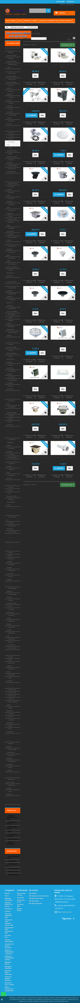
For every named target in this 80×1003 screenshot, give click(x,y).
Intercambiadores (11, 412)
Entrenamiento (12, 457)
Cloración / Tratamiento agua (49, 20)
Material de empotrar (11, 628)
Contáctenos (70, 1)
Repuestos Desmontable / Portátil (11, 502)
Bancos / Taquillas (10, 578)
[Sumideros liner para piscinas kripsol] (35, 135)
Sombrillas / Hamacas (11, 477)
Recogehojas (12, 314)
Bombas (13, 20)
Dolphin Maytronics (10, 709)
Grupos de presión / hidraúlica (10, 737)
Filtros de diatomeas (10, 92)
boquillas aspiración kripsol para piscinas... (63, 264)
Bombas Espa (12, 690)
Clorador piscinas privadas (12, 346)
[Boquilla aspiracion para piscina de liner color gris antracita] (35, 293)
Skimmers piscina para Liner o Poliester (62, 66)
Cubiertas (11, 234)
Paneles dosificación (10, 366)
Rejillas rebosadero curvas (12, 155)
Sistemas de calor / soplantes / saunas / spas (12, 395)
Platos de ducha (10, 224)
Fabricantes (11, 810)
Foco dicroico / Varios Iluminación (12, 265)
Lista (74, 39)
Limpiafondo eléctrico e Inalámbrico (11, 302)
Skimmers (11, 133)
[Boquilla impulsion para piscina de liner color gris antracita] (35, 253)
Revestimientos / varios (12, 239)
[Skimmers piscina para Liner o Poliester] (63, 55)
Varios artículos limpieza (12, 334)
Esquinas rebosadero (10, 161)
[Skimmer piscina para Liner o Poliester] (35, 55)
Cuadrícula (69, 39)
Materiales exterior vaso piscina (11, 177)
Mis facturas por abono (36, 898)
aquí (67, 1001)
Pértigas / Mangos (10, 322)
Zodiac (10, 726)
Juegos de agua (10, 471)
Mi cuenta (33, 890)
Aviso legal (11, 861)
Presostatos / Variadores (11, 763)
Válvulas (10, 523)
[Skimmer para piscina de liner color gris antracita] (63, 95)
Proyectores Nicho (11, 253)
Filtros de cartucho (10, 87)
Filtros (19, 20)
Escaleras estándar (10, 188)
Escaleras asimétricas (10, 200)
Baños (10, 555)
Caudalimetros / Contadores (12, 381)
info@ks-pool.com (67, 912)
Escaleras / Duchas (11, 616)
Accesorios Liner (11, 143)
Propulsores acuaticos (11, 465)
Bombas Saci (12, 696)
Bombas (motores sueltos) (12, 602)
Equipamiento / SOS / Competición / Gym (11, 432)
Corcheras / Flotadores (11, 450)
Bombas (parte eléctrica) (12, 596)
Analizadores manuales (11, 372)
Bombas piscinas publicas (11, 60)
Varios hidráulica (9, 792)
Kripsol (10, 490)
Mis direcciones (34, 901)
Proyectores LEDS (11, 259)
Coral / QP (11, 699)
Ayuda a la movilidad (10, 560)
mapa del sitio (70, 4)
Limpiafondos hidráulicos (11, 295)
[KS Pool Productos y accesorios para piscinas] (15, 12)
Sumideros (11, 136)
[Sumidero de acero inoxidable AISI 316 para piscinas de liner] (63, 174)
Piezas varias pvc (11, 518)
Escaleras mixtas (10, 194)
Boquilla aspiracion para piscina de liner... (35, 304)
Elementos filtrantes (10, 122)
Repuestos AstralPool (10, 652)
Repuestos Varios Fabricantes (12, 685)
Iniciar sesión (60, 1)
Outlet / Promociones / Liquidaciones (11, 800)
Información (11, 851)
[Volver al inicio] (7, 27)
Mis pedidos (33, 893)
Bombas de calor (11, 402)
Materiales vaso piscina (11, 128)
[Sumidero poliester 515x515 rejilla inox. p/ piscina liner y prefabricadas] (35, 448)
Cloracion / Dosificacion (10, 611)
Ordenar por (27, 38)
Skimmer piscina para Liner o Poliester (35, 66)
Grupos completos (10, 769)
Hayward (10, 714)
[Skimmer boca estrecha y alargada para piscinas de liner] (35, 95)
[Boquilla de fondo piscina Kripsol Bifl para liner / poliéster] (35, 333)
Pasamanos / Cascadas (11, 212)
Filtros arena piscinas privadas (12, 75)
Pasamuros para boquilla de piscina (63, 458)
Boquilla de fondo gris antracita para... (63, 304)
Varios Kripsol (12, 648)
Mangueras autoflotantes (11, 328)
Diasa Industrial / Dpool (12, 703)
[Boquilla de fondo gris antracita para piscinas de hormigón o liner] (63, 293)
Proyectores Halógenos (11, 247)
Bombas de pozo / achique (12, 775)
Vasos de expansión (10, 757)
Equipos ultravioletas (10, 387)
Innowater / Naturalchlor (11, 721)
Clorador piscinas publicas (11, 352)
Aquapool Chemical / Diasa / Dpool (12, 817)
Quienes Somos (13, 871)
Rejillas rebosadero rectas (12, 149)
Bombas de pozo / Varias (11, 781)
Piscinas (10, 487)
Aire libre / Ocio (11, 460)
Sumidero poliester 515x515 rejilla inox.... (35, 458)
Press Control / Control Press (12, 751)
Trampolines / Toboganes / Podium (11, 442)
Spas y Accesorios (10, 423)
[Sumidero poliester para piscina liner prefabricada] (35, 408)
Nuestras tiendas (13, 874)
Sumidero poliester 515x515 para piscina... (63, 419)
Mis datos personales (35, 903)
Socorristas (11, 454)
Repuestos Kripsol (66, 20)
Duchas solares (12, 219)
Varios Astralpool (9, 679)
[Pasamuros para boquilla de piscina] (63, 448)
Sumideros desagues (10, 566)
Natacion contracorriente (11, 643)
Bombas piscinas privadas (12, 54)
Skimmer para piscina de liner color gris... (63, 105)
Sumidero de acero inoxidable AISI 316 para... (63, 185)
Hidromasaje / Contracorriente (11, 170)
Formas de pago (13, 868)
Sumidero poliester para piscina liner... (35, 419)
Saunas (10, 419)
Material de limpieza (11, 622)
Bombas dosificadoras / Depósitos (11, 359)
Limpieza (34, 20)
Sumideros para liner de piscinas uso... (63, 343)
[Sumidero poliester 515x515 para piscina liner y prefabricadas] (63, 408)
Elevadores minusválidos (11, 230)
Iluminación (27, 20)
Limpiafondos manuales (11, 289)
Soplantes (11, 415)
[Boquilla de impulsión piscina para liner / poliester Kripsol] (63, 214)
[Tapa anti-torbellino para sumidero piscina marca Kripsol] (63, 135)
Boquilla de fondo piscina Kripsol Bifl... (35, 343)
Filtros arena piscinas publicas (11, 81)
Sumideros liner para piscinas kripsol (35, 145)
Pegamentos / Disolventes (11, 527)
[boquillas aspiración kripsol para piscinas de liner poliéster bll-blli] (63, 253)
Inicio (7, 20)
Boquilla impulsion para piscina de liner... (35, 264)
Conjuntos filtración (10, 98)
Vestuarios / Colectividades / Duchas (11, 546)
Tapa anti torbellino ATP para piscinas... (62, 383)
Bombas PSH (12, 693)
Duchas (10, 216)
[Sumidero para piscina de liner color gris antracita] (35, 174)
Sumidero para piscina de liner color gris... (35, 185)
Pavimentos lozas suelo (11, 572)
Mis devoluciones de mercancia (38, 896)
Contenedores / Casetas (12, 116)
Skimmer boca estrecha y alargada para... (35, 105)
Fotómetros (11, 377)
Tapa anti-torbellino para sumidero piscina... (63, 145)
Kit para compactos (10, 110)
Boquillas (11, 139)
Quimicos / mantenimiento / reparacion (12, 537)
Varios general (12, 532)
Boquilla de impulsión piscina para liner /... (62, 224)
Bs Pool (10, 717)
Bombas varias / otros (12, 66)
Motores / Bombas (10, 745)
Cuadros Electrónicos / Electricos (11, 273)
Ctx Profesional (13, 839)
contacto (62, 4)
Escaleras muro (12, 183)
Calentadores (12, 407)
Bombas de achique (11, 787)
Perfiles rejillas (12, 165)
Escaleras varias (10, 206)
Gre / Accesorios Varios (12, 495)
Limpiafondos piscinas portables (12, 310)
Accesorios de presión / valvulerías (11, 511)
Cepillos (10, 317)
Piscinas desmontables (11, 483)
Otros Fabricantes (10, 730)
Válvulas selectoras (10, 104)
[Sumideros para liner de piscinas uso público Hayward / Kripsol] (63, 333)
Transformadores (11, 282)
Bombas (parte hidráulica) (12, 590)
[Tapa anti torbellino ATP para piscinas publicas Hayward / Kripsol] (63, 372)
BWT (9, 831)
